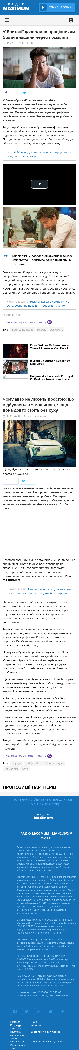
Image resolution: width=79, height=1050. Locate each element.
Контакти (36, 1025)
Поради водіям (54, 763)
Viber (49, 322)
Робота (41, 329)
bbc (18, 314)
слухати (60, 7)
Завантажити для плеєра (45, 1031)
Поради (17, 763)
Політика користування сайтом (18, 1035)
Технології (11, 769)
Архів (34, 1021)
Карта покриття (19, 1041)
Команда (15, 1021)
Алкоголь (56, 329)
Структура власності (16, 1027)
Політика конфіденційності (46, 1041)
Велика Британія (23, 329)
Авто (25, 769)
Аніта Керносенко (36, 416)
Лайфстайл (32, 763)
